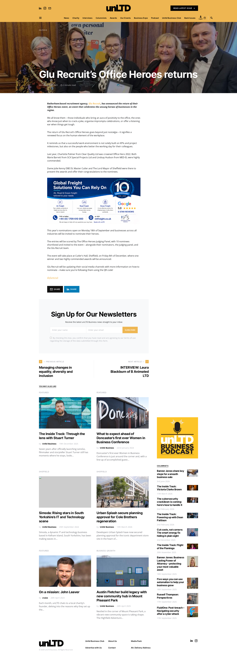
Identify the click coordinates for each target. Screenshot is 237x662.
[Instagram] (44, 8)
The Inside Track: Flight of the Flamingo (170, 547)
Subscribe (130, 330)
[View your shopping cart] (205, 18)
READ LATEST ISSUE (182, 8)
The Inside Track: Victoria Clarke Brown (169, 488)
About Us (112, 641)
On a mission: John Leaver (59, 592)
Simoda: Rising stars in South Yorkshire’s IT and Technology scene (62, 517)
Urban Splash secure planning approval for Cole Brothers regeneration (120, 517)
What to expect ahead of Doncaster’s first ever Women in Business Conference (121, 438)
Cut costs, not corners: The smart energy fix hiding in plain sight (170, 532)
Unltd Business (49, 443)
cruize (45, 597)
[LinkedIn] (40, 8)
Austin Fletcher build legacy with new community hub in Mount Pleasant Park (122, 596)
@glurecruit (52, 277)
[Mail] (49, 8)
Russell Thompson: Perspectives (168, 596)
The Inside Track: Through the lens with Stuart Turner (62, 436)
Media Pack (136, 641)
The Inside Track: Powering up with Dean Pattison (170, 517)
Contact (112, 647)
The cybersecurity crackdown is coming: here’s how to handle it (169, 501)
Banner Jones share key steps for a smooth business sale (170, 474)
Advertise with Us (93, 647)
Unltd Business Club (94, 641)
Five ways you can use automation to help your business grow (170, 582)
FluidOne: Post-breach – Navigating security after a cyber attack (170, 610)
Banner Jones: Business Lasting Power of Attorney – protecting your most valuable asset (170, 563)
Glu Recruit (94, 103)
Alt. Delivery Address (141, 647)
